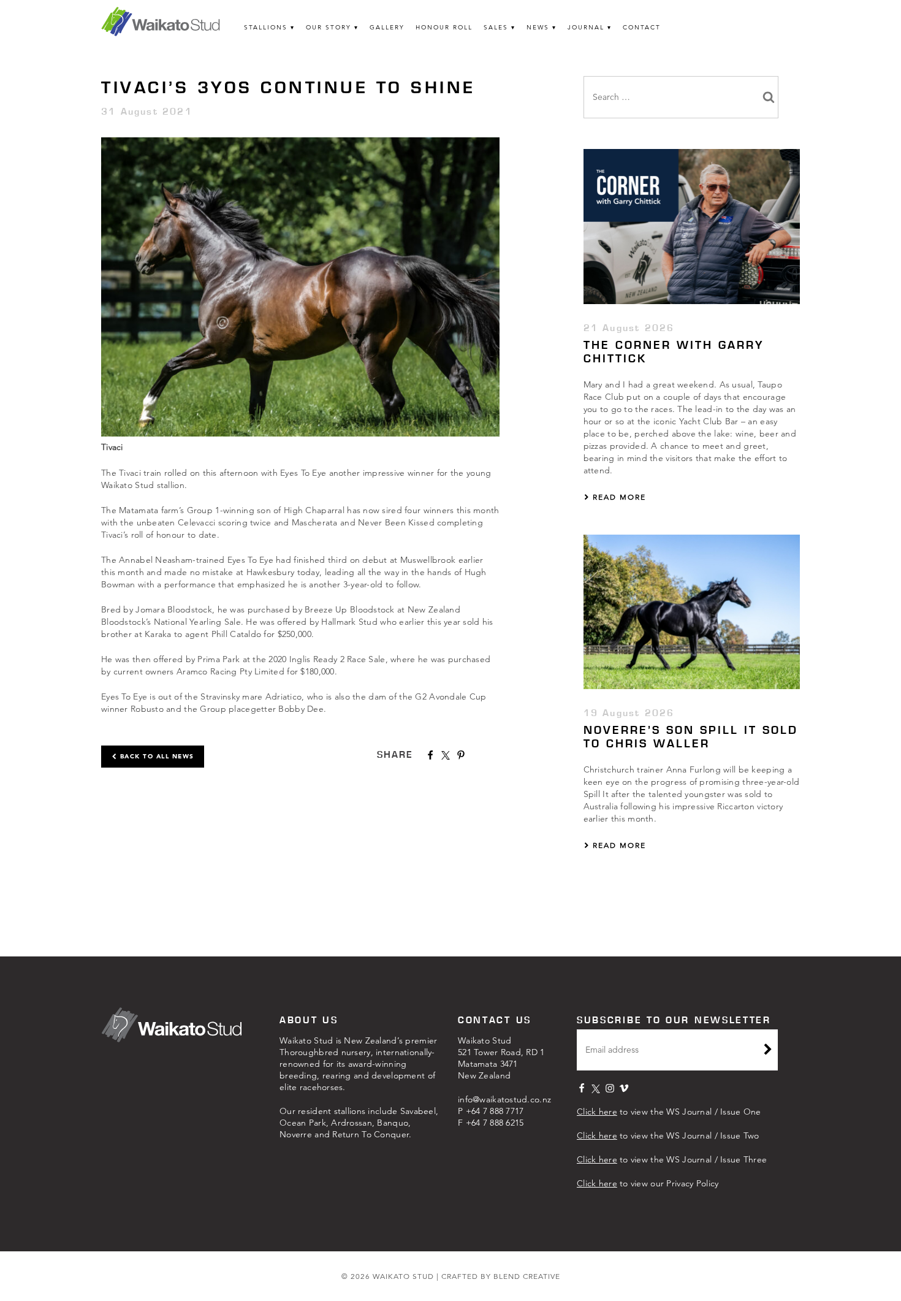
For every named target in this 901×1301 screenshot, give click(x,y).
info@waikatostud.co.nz (504, 1099)
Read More (618, 497)
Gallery (387, 27)
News (538, 27)
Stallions (265, 27)
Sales (496, 27)
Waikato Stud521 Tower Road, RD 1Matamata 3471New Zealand (501, 1058)
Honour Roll (444, 27)
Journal (586, 27)
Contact (642, 27)
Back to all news (155, 756)
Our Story (328, 27)
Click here (597, 1111)
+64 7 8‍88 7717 (495, 1110)
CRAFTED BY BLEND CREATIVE (500, 1276)
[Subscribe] (768, 1050)
